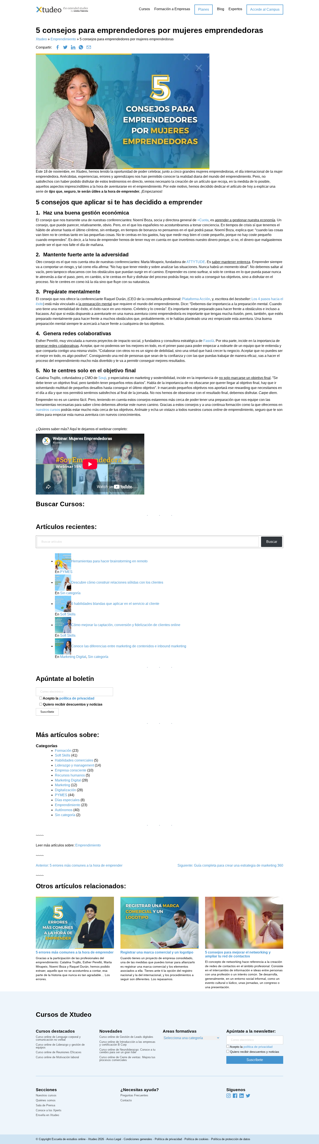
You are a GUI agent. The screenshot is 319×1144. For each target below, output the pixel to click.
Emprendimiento (63, 39)
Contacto (126, 1100)
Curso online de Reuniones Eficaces (58, 1052)
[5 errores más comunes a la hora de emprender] (75, 922)
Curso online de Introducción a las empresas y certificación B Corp (127, 1043)
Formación (63, 750)
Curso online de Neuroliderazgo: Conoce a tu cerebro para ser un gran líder (127, 1051)
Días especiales (67, 800)
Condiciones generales (138, 1139)
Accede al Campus (265, 9)
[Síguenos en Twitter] (248, 1095)
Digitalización (65, 790)
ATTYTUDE (195, 262)
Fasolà (208, 341)
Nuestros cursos (46, 1095)
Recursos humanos (70, 775)
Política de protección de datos (230, 1139)
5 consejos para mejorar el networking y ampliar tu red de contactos (238, 954)
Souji (102, 378)
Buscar (271, 542)
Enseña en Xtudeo (47, 1115)
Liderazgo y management (74, 765)
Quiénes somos (46, 1100)
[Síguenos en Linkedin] (241, 1095)
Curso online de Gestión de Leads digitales (126, 1037)
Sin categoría (70, 593)
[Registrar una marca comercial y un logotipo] (159, 922)
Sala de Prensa (45, 1105)
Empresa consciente (70, 770)
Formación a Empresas (172, 9)
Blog (220, 9)
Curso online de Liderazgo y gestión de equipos (60, 1046)
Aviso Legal (113, 1139)
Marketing (62, 785)
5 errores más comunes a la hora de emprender (74, 952)
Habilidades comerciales (74, 760)
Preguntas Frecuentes (134, 1095)
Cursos (144, 9)
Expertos (235, 9)
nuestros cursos (48, 410)
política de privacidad (76, 698)
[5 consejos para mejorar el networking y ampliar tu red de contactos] (244, 922)
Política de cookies (196, 1139)
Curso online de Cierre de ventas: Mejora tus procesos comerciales (127, 1059)
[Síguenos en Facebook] (235, 1095)
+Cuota (203, 220)
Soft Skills (68, 614)
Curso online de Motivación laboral (57, 1057)
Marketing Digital (73, 657)
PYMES (66, 572)
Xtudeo (41, 39)
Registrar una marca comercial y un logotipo (156, 952)
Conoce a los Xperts (48, 1110)
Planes (203, 9)
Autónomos (63, 810)
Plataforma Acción (196, 299)
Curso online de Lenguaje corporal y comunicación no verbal (58, 1038)
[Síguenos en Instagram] (228, 1095)
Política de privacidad (168, 1139)
